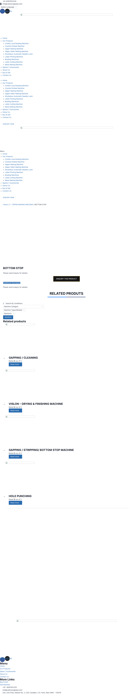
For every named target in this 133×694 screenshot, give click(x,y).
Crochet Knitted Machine (14, 88)
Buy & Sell (6, 115)
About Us (6, 112)
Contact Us (7, 117)
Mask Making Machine (13, 107)
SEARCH (8, 317)
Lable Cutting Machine (14, 104)
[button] (66, 151)
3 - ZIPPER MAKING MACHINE (21, 205)
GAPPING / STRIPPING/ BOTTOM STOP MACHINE (41, 450)
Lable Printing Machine (14, 99)
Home (5, 80)
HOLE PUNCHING (20, 496)
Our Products (8, 83)
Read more (14, 364)
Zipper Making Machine (14, 91)
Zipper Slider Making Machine (16, 94)
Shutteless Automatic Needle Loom (19, 96)
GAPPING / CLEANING (23, 357)
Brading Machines (12, 101)
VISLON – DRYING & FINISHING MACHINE (36, 403)
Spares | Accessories (11, 109)
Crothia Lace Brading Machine (17, 86)
